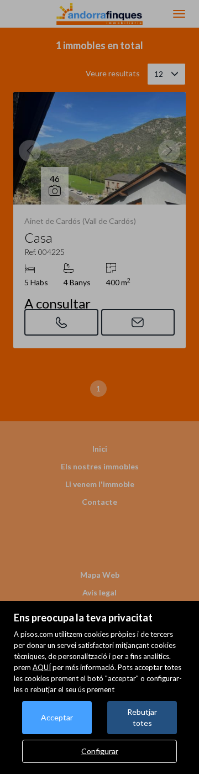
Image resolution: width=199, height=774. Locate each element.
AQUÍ (42, 667)
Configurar (99, 751)
